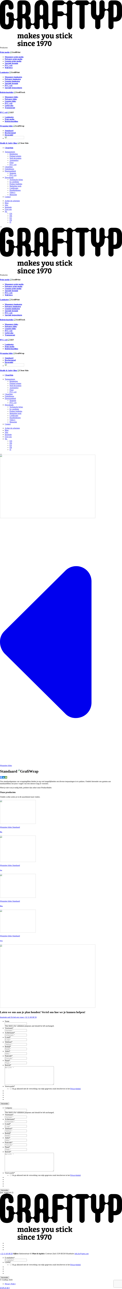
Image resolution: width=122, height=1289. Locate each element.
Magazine (13, 195)
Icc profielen (14, 182)
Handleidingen (15, 190)
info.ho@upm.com (82, 1254)
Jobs (6, 205)
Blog (6, 203)
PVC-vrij (4, 112)
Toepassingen (10, 152)
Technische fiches (16, 180)
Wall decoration (15, 158)
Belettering (14, 154)
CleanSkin (9, 167)
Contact (8, 197)
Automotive (14, 160)
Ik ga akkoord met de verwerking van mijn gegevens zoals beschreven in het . (46, 1089)
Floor (12, 162)
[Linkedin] (3, 777)
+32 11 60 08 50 (30, 1017)
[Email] (6, 777)
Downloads (9, 177)
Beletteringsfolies (7, 92)
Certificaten (14, 188)
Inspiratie (8, 207)
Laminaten (4, 72)
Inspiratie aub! (5, 1017)
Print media (5, 52)
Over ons (8, 209)
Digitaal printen (15, 156)
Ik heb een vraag (17, 1017)
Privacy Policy (10, 1284)
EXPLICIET (5, 1288)
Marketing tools (15, 186)
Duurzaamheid (10, 171)
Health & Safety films (8, 143)
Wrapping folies (6, 126)
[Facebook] (1, 777)
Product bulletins (16, 184)
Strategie (13, 173)
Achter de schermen (12, 201)
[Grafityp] (61, 45)
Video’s (12, 192)
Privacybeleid (75, 1089)
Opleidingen (9, 169)
